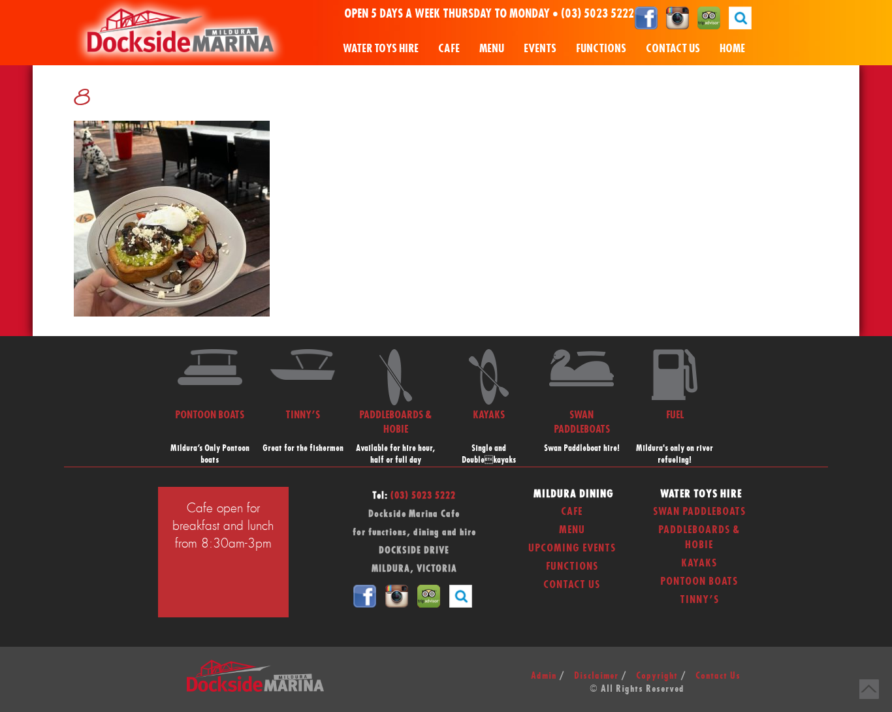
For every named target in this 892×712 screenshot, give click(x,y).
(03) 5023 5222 (597, 14)
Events (540, 48)
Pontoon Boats (699, 581)
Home (732, 48)
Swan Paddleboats (699, 511)
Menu (491, 48)
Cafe (449, 48)
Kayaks (699, 563)
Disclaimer (596, 676)
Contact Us (673, 48)
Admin (543, 676)
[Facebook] (646, 17)
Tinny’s (699, 600)
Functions (601, 48)
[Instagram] (677, 17)
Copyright (657, 676)
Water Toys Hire (381, 48)
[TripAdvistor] (708, 17)
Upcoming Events (572, 548)
